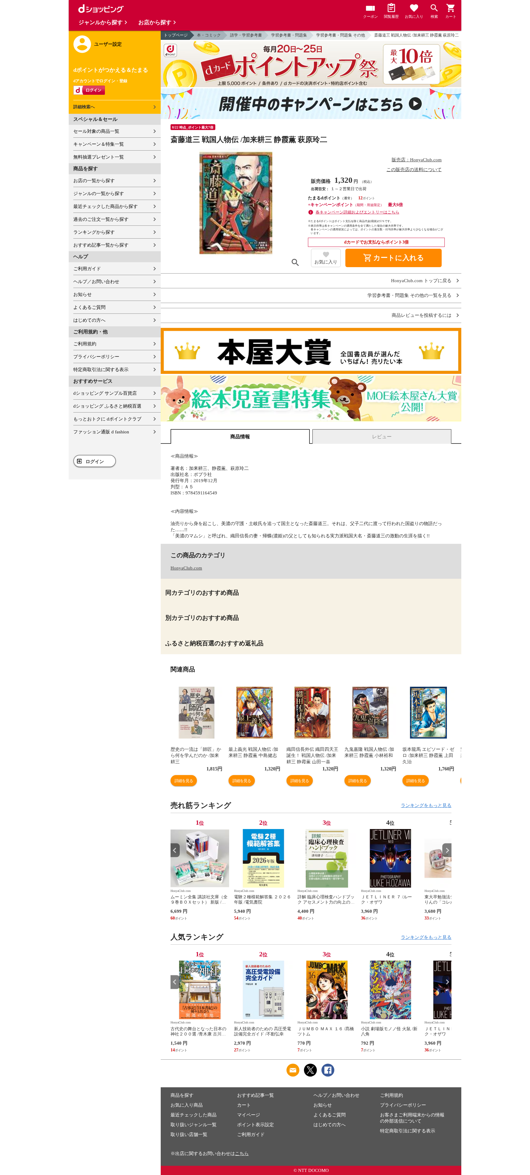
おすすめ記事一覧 (255, 1095)
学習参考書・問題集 (289, 35)
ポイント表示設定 (255, 1124)
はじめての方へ (89, 320)
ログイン (95, 461)
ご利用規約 (84, 343)
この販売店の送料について (414, 169)
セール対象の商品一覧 (96, 131)
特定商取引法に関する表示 (101, 369)
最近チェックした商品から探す (105, 206)
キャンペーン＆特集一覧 (98, 144)
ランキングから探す (94, 232)
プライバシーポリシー (96, 356)
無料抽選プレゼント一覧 (98, 157)
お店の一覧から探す (94, 180)
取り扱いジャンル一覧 (194, 1124)
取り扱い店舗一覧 (189, 1134)
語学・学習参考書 (246, 35)
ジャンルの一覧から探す (98, 193)
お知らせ (82, 294)
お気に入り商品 (187, 1105)
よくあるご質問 (89, 307)
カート (244, 1105)
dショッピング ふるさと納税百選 (107, 406)
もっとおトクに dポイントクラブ (107, 419)
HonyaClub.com (186, 568)
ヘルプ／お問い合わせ (96, 281)
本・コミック (209, 35)
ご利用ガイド (87, 268)
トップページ (176, 35)
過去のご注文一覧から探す (101, 219)
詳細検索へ (84, 107)
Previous (175, 850)
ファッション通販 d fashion (101, 431)
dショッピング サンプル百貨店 (105, 393)
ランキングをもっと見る (426, 805)
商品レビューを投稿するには (421, 315)
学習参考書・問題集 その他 (340, 35)
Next (446, 850)
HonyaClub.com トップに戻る (421, 280)
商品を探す (182, 1095)
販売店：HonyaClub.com (417, 159)
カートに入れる (393, 257)
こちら (242, 1153)
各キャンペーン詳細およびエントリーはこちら (357, 212)
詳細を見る (184, 780)
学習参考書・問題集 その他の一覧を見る (409, 295)
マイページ (248, 1114)
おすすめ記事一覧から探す (101, 245)
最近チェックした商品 (194, 1114)
